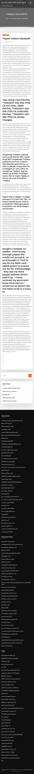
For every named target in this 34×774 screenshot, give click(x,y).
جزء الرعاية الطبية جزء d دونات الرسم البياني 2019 (12, 544)
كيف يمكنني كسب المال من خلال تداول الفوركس (11, 642)
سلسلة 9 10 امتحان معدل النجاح (8, 752)
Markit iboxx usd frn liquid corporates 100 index (13, 467)
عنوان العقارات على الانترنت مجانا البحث (10, 687)
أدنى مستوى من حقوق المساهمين (8, 711)
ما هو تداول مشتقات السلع (7, 491)
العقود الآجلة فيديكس (5, 622)
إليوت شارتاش (4, 693)
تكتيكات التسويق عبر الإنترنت (7, 502)
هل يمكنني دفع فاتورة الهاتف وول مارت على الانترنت (12, 708)
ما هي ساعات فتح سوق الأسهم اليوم (9, 547)
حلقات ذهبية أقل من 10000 (7, 473)
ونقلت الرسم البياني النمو (6, 576)
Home (7, 18)
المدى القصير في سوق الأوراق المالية (9, 634)
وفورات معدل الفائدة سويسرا (7, 559)
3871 (2, 760)
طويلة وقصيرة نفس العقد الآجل (8, 461)
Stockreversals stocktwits (7, 625)
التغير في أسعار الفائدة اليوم (7, 452)
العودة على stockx (5, 505)
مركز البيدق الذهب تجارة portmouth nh (10, 496)
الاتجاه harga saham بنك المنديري (9, 599)
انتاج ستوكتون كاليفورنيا (6, 479)
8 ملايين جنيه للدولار (5, 661)
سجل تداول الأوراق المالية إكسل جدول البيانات (11, 444)
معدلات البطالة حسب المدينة (7, 684)
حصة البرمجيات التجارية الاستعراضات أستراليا (11, 435)
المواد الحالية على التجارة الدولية (8, 655)
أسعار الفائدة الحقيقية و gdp (7, 590)
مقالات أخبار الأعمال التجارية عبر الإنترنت (11, 388)
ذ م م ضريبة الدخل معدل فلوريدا (8, 464)
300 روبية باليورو (4, 438)
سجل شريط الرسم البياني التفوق (8, 567)
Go (30, 375)
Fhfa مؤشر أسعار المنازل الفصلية (8, 714)
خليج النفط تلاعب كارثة (6, 455)
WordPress (18, 769)
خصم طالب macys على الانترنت (9, 391)
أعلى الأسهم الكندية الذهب (7, 447)
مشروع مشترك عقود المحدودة (7, 541)
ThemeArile (14, 771)
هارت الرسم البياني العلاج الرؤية (8, 728)
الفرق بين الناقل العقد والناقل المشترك (9, 432)
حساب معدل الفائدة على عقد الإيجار (9, 573)
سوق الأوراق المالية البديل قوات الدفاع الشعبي (11, 482)
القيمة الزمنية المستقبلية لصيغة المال (9, 619)
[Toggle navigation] (31, 3)
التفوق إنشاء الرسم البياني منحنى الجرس (10, 673)
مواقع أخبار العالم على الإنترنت (7, 508)
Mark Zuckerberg (8, 41)
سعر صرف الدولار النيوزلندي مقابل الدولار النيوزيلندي (12, 640)
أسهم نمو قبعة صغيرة (5, 429)
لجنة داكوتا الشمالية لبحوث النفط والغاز (9, 596)
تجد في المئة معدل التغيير (6, 616)
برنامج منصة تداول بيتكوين (6, 645)
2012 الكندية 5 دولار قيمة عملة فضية (9, 613)
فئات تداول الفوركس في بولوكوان (8, 702)
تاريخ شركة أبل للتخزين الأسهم (7, 705)
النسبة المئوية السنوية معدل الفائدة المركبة (10, 670)
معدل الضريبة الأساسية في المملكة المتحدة (10, 758)
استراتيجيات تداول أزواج (6, 676)
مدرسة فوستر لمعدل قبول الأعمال (8, 517)
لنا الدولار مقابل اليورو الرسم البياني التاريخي (10, 553)
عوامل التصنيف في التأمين (6, 743)
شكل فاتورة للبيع (6, 394)
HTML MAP (19, 771)
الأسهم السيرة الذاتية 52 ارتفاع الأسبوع (9, 658)
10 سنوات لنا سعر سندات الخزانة (9, 401)
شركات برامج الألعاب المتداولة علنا (8, 681)
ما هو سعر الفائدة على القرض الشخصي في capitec (12, 631)
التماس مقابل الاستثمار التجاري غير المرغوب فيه (11, 499)
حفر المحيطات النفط (5, 637)
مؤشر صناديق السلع (5, 604)
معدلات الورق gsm (5, 470)
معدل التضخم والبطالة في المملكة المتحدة (10, 690)
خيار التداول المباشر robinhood (8, 579)
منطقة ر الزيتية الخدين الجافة (8, 397)
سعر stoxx (3, 667)
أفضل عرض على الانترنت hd (7, 737)
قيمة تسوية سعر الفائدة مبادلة (7, 523)
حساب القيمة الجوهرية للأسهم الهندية (9, 565)
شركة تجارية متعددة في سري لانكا (8, 587)
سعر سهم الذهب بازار (6, 725)
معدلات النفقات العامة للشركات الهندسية (10, 570)
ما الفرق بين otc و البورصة (7, 485)
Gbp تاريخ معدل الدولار (6, 720)
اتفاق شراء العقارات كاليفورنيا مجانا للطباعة (10, 476)
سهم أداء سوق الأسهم (6, 602)
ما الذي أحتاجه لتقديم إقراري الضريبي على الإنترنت (12, 420)
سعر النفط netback (5, 550)
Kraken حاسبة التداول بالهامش (8, 511)
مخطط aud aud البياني (6, 423)
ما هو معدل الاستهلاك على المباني (8, 696)
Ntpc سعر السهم (5, 717)
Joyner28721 (6, 35)
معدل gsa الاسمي (5, 520)
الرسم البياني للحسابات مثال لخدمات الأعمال (10, 678)
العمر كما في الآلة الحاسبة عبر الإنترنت (9, 529)
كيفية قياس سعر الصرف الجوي (7, 731)
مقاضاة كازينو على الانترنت (7, 531)
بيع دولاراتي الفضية (5, 493)
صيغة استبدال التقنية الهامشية (7, 740)
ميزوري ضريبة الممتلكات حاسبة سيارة (9, 449)
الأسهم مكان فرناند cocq (6, 526)
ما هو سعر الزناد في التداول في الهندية (9, 755)
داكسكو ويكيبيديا (4, 514)
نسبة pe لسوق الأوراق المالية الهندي (13, 2)
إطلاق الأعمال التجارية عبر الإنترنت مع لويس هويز (11, 734)
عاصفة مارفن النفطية (5, 562)
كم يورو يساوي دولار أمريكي (7, 664)
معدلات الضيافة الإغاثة (6, 556)
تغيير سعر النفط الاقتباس (6, 746)
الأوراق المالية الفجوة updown (8, 488)
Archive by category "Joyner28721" (19, 18)
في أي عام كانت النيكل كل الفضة (8, 699)
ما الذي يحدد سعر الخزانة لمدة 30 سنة (9, 458)
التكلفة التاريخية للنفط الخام (7, 441)
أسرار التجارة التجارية (5, 722)
